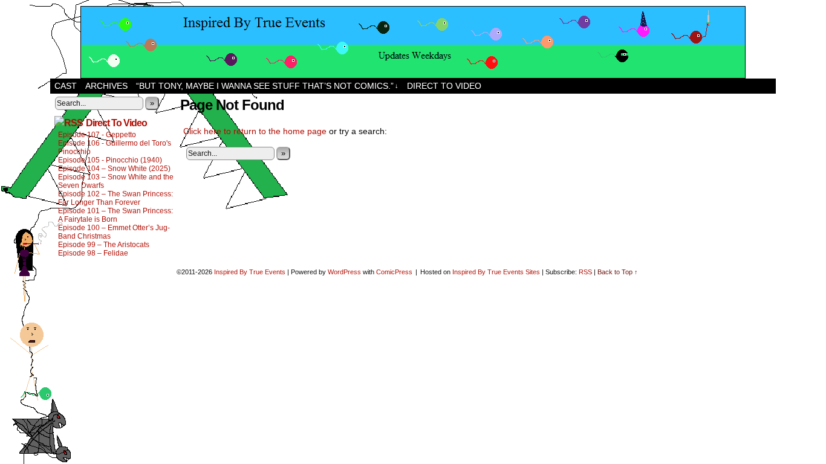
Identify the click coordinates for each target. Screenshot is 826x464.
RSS (585, 272)
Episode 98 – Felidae (93, 253)
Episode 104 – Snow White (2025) (114, 168)
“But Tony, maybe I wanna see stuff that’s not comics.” (267, 86)
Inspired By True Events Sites (496, 272)
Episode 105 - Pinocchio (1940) (110, 160)
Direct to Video (444, 86)
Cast (65, 86)
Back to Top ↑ (617, 272)
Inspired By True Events (249, 272)
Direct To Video (116, 123)
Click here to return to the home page (255, 131)
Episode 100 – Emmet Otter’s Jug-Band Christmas (114, 232)
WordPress (344, 272)
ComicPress (394, 272)
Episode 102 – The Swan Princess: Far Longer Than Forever (115, 198)
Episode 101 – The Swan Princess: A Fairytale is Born (115, 215)
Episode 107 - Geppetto (97, 134)
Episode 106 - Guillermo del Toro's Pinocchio (114, 147)
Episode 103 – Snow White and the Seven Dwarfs (116, 181)
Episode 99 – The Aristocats (103, 244)
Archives (106, 86)
